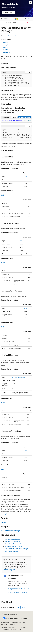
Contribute (4, 624)
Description (6, 45)
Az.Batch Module (11, 36)
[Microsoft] (16, 19)
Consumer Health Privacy (8, 627)
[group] (16, 80)
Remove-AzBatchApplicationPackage (16, 549)
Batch (14, 22)
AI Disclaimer (5, 622)
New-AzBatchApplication (12, 541)
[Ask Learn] (27, 22)
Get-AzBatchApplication (12, 539)
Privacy (11, 624)
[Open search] (25, 18)
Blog (24, 622)
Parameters (6, 49)
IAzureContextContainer (19, 377)
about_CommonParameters (10, 514)
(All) (2, 195)
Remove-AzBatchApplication (14, 546)
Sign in (30, 19)
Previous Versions (16, 622)
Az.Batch (8, 22)
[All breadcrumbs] (2, 22)
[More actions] (30, 22)
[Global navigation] (1, 18)
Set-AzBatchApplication (12, 551)
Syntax (4, 42)
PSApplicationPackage (10, 530)
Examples (5, 47)
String (25, 176)
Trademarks (4, 629)
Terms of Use (22, 627)
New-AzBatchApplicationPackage (15, 544)
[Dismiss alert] (30, 2)
